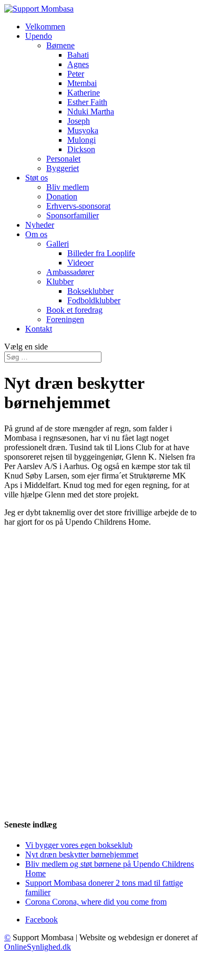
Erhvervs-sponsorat (78, 205)
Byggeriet (62, 168)
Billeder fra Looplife (101, 253)
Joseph (78, 120)
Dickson (81, 149)
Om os (36, 234)
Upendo (38, 35)
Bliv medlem (67, 187)
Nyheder (39, 224)
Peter (75, 73)
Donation (61, 196)
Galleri (57, 243)
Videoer (80, 262)
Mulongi (81, 139)
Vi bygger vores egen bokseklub (78, 845)
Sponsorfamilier (72, 215)
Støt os (36, 177)
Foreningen (65, 319)
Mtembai (82, 83)
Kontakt (38, 328)
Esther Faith (87, 102)
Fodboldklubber (93, 300)
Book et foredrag (74, 309)
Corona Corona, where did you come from (96, 901)
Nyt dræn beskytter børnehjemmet (81, 854)
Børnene (60, 45)
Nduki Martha (90, 111)
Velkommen (45, 26)
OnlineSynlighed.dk (37, 946)
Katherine (83, 92)
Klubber (60, 281)
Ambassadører (70, 272)
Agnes (78, 64)
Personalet (63, 158)
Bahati (78, 54)
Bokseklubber (90, 290)
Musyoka (82, 130)
